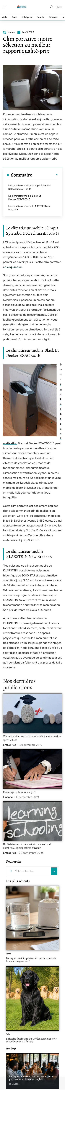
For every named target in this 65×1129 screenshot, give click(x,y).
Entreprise (9, 744)
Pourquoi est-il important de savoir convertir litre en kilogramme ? (31, 959)
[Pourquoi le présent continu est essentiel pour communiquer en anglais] (32, 1071)
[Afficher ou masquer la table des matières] (45, 175)
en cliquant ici (12, 267)
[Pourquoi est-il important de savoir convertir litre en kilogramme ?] (32, 918)
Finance (8, 797)
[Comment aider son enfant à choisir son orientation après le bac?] (32, 713)
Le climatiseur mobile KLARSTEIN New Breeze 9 (29, 208)
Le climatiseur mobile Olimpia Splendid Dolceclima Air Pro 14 (29, 187)
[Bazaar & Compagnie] (21, 7)
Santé (8, 954)
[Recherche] (51, 7)
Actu (8, 1034)
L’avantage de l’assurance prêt (19, 792)
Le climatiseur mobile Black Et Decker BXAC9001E (24, 197)
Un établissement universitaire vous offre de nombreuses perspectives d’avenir (27, 846)
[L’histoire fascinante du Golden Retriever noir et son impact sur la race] (32, 999)
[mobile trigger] (5, 7)
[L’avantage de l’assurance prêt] (32, 769)
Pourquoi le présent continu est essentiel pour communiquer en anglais (31, 1078)
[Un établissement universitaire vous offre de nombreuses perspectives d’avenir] (32, 821)
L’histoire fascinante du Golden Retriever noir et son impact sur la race (31, 1040)
